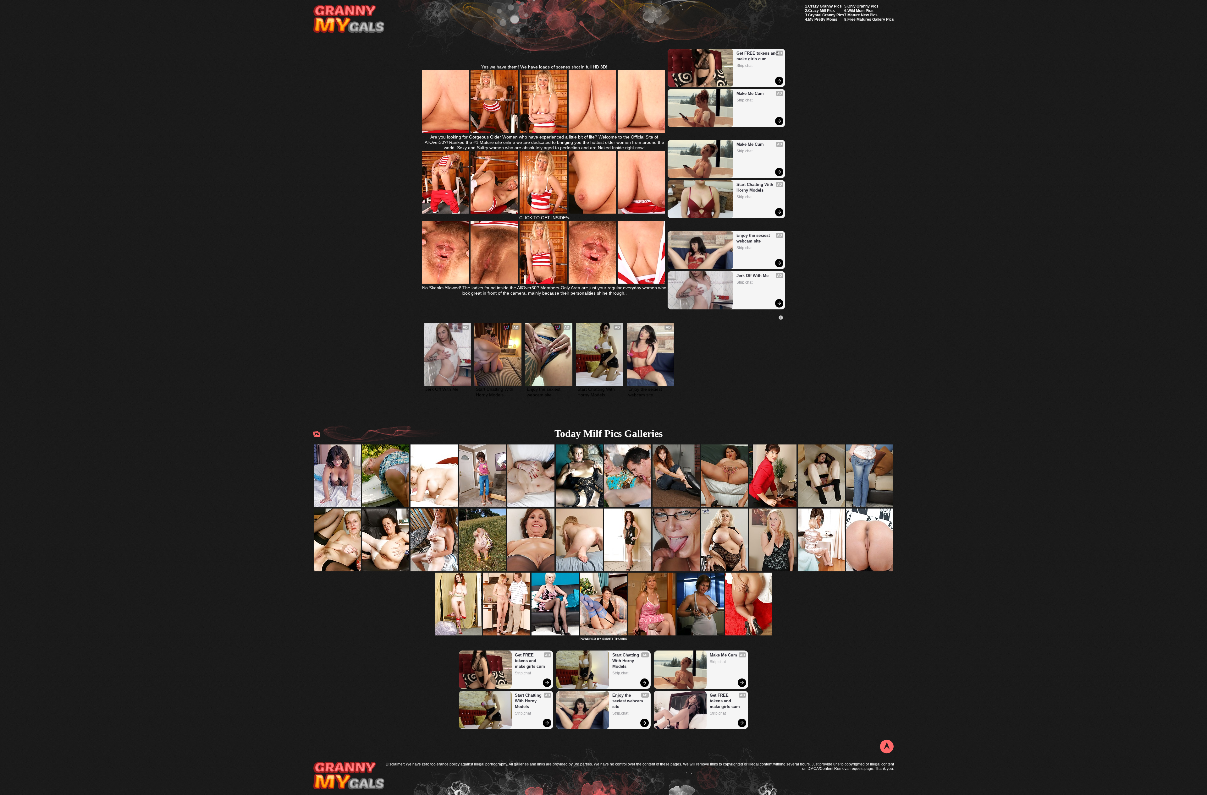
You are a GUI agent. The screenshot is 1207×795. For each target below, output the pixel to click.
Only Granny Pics (863, 6)
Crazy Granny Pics (825, 6)
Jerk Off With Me (752, 275)
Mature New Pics (862, 15)
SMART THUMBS (614, 638)
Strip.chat (744, 65)
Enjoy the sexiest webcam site (753, 238)
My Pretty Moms (822, 19)
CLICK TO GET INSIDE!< (544, 217)
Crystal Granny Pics (826, 15)
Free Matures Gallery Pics (870, 19)
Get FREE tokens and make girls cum (757, 56)
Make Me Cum (750, 93)
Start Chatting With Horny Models (755, 187)
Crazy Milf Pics (821, 10)
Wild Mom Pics (860, 10)
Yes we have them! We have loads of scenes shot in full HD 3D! (544, 66)
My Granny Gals (348, 19)
